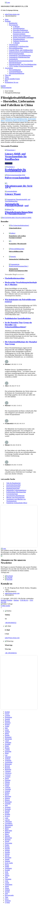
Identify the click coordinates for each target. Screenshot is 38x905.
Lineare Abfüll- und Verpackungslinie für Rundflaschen (16, 156)
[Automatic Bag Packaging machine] (21, 266)
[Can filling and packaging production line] (10, 167)
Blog (6, 80)
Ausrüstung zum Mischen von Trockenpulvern (16, 500)
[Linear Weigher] (11, 191)
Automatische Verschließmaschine (20, 55)
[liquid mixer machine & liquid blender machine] (9, 209)
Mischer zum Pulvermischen (15, 497)
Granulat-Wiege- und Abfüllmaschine (21, 50)
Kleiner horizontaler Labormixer (23, 37)
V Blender (16, 26)
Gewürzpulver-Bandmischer (15, 495)
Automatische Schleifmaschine (19, 46)
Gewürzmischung (12, 494)
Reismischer (9, 120)
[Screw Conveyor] (19, 225)
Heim (6, 19)
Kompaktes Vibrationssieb (17, 243)
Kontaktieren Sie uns (11, 82)
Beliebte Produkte (6, 600)
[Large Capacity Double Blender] (12, 233)
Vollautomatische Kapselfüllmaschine (21, 52)
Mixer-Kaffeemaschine (20, 120)
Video (7, 77)
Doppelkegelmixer (19, 39)
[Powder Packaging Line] (15, 175)
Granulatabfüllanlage (15, 71)
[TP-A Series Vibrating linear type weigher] (6, 183)
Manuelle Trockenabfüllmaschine (16, 119)
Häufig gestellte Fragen (12, 79)
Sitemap (16, 600)
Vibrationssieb (13, 44)
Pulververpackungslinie (16, 53)
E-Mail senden (5, 606)
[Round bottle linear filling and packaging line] (10, 150)
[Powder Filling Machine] (16, 249)
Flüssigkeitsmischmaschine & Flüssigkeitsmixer (19, 213)
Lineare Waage (13, 194)
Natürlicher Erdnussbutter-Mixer (16, 503)
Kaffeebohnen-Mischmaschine (16, 492)
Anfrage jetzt (5, 572)
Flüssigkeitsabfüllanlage (16, 73)
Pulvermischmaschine (13, 486)
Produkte (8, 21)
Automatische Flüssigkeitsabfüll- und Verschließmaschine (16, 206)
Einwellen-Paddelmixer (20, 30)
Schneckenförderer (15, 228)
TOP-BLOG (24, 600)
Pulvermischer (13, 25)
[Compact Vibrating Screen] (10, 241)
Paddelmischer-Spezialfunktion (18, 318)
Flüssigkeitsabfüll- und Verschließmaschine (22, 64)
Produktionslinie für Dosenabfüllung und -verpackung (16, 171)
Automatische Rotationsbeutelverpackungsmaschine (21, 60)
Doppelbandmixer (19, 28)
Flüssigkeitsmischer (15, 62)
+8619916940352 (10, 623)
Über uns (8, 75)
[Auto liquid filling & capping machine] (19, 201)
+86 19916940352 (11, 653)
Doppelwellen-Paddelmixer (22, 35)
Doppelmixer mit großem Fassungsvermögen (21, 33)
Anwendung (9, 68)
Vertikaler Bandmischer (20, 41)
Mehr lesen (8, 163)
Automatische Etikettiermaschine (19, 57)
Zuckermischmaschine (13, 485)
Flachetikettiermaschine (14, 278)
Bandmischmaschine (13, 488)
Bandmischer (13, 23)
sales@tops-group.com (12, 593)
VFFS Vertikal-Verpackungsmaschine (21, 66)
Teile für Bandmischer (13, 483)
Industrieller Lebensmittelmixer (16, 490)
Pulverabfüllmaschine (16, 48)
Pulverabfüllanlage (15, 70)
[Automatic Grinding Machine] (12, 256)
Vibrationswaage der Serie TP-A (18, 186)
